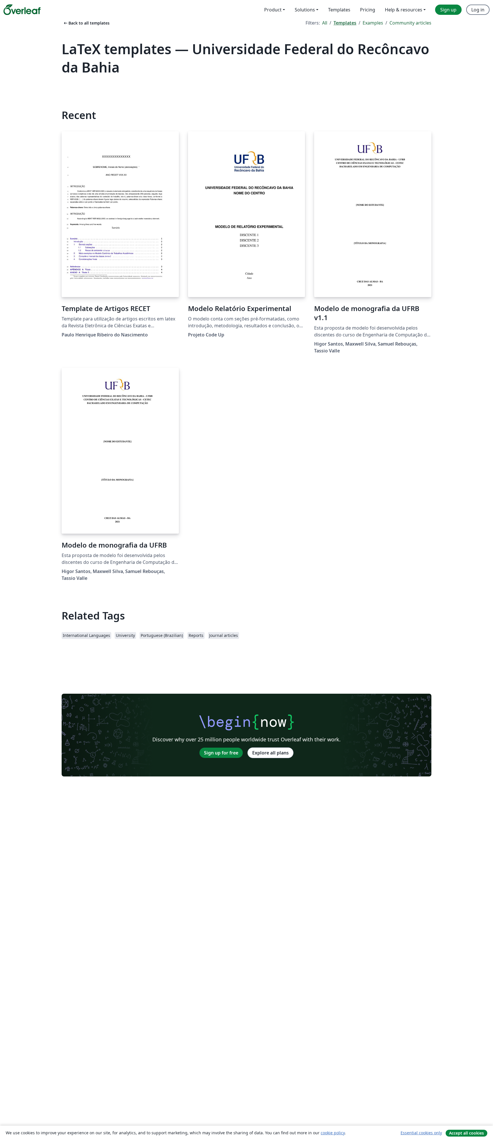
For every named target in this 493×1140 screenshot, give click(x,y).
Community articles (410, 23)
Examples (373, 23)
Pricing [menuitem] (367, 10)
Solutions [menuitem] (305, 10)
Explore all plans (270, 753)
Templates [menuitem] (339, 10)
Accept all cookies (466, 1133)
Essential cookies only (421, 1132)
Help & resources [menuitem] (403, 10)
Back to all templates (86, 23)
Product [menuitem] (273, 10)
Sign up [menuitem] (448, 10)
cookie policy (333, 1132)
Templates (345, 23)
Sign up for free (221, 753)
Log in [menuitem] (477, 10)
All (324, 23)
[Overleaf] (22, 9)
